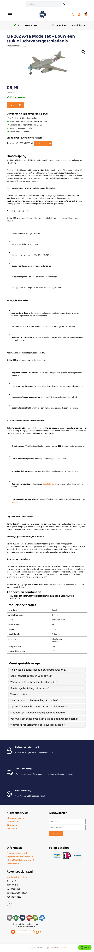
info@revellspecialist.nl (17, 877)
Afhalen (11, 825)
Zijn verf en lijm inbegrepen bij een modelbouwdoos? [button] (40, 706)
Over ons (11, 821)
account (49, 752)
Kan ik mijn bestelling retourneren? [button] (29, 688)
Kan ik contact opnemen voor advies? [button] (31, 675)
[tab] (47, 669)
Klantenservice (14, 818)
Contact (11, 828)
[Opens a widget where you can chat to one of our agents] (85, 948)
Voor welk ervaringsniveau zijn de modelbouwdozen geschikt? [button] (44, 718)
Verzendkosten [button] (18, 694)
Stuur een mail (42, 143)
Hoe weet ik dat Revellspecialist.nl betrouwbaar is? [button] (38, 669)
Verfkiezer (12, 863)
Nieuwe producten (16, 853)
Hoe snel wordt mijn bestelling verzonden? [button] (34, 700)
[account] (79, 14)
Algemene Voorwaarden (18, 856)
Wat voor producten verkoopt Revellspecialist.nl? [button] (37, 724)
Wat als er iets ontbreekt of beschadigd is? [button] (33, 682)
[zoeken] (64, 4)
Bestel (13, 104)
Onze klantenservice (41, 774)
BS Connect (62, 947)
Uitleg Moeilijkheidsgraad (19, 860)
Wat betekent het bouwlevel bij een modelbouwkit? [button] (38, 712)
